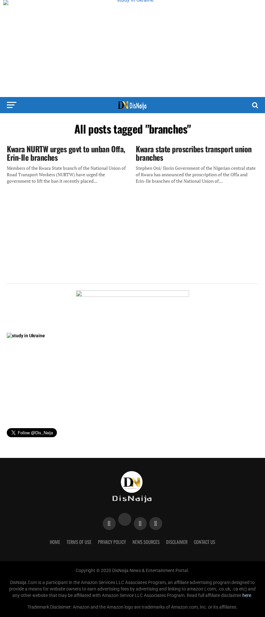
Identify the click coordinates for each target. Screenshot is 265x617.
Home (55, 541)
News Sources (146, 541)
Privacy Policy (112, 541)
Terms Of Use (79, 541)
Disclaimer (176, 541)
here (246, 595)
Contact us (204, 541)
